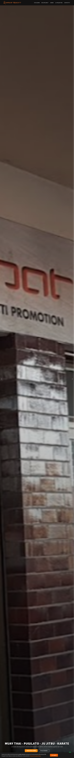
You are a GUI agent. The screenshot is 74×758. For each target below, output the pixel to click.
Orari (52, 2)
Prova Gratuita (43, 750)
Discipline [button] (44, 2)
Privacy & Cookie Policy (35, 756)
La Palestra (58, 2)
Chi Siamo (37, 2)
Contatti (67, 2)
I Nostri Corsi (31, 750)
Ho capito (54, 755)
